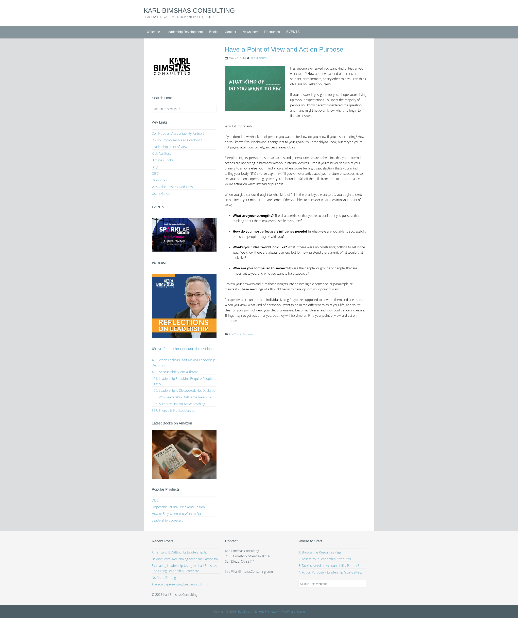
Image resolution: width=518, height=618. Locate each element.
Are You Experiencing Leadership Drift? (180, 584)
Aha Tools (235, 334)
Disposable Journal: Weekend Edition (178, 507)
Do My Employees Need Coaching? (177, 140)
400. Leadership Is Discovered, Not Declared (184, 390)
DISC (155, 173)
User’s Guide (161, 193)
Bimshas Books (162, 160)
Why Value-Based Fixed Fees (172, 187)
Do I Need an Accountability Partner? (178, 133)
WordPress (288, 611)
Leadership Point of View (169, 147)
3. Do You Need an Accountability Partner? (328, 565)
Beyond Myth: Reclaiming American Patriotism (185, 559)
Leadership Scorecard (168, 520)
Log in (301, 611)
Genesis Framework (266, 611)
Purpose (247, 334)
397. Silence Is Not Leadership (173, 410)
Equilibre (243, 611)
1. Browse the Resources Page (320, 552)
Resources (159, 180)
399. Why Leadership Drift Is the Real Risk (181, 397)
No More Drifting (164, 577)
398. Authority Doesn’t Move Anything (178, 404)
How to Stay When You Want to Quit (177, 513)
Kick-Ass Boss (161, 153)
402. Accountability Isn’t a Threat (175, 372)
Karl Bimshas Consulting (189, 10)
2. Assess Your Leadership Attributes (324, 559)
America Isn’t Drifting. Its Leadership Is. (179, 552)
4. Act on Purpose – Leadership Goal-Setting (330, 572)
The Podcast (204, 349)
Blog (155, 167)
